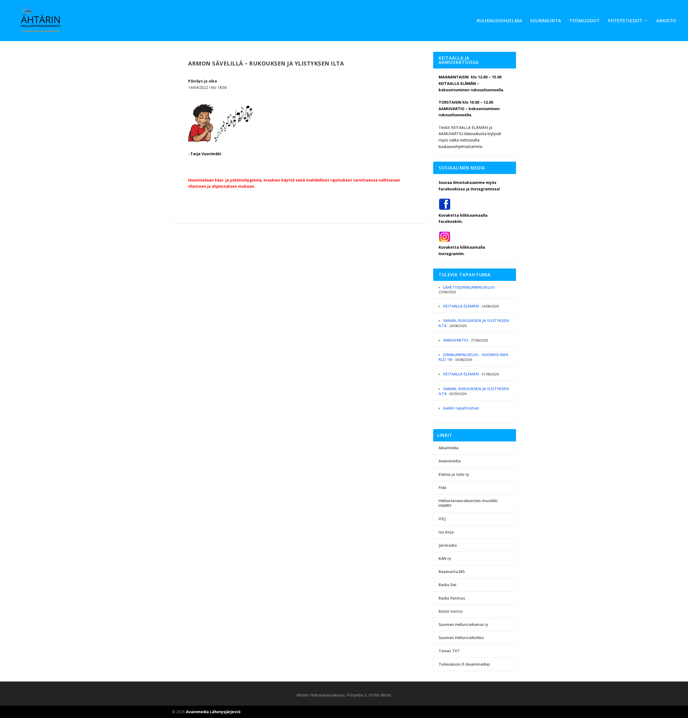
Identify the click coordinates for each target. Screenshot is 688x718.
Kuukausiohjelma (499, 21)
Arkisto (666, 21)
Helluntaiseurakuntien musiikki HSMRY (468, 503)
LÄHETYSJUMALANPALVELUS (468, 287)
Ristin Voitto (451, 611)
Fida (442, 487)
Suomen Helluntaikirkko (461, 637)
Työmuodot (584, 21)
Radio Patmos (452, 598)
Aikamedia (448, 447)
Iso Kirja (446, 532)
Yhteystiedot (625, 21)
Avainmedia (450, 460)
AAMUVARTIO (455, 340)
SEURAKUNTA (545, 21)
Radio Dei (447, 584)
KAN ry (445, 558)
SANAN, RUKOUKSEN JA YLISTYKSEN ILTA (474, 323)
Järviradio (448, 545)
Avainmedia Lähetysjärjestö (213, 711)
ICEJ (442, 518)
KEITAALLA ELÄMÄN (461, 306)
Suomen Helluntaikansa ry (463, 624)
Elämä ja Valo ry (454, 474)
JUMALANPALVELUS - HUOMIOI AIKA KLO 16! (473, 357)
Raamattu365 (452, 571)
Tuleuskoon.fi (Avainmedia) (464, 664)
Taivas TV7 (449, 650)
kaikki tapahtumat (461, 408)
